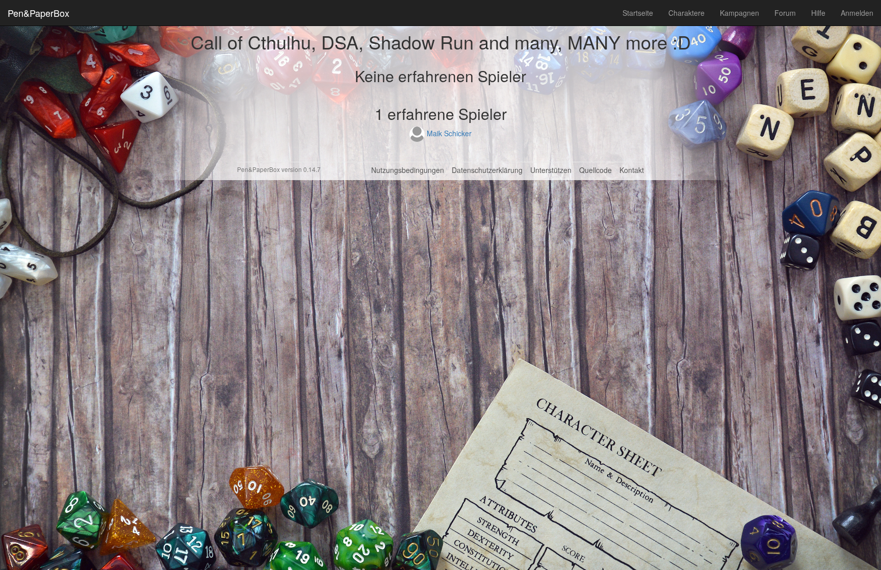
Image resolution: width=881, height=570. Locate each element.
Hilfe (818, 13)
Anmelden (857, 13)
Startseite (638, 13)
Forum (785, 13)
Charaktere (686, 13)
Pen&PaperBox (38, 12)
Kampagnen (739, 13)
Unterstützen (551, 170)
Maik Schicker (448, 133)
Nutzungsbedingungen (407, 170)
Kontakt (631, 170)
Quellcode (595, 170)
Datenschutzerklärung (487, 170)
